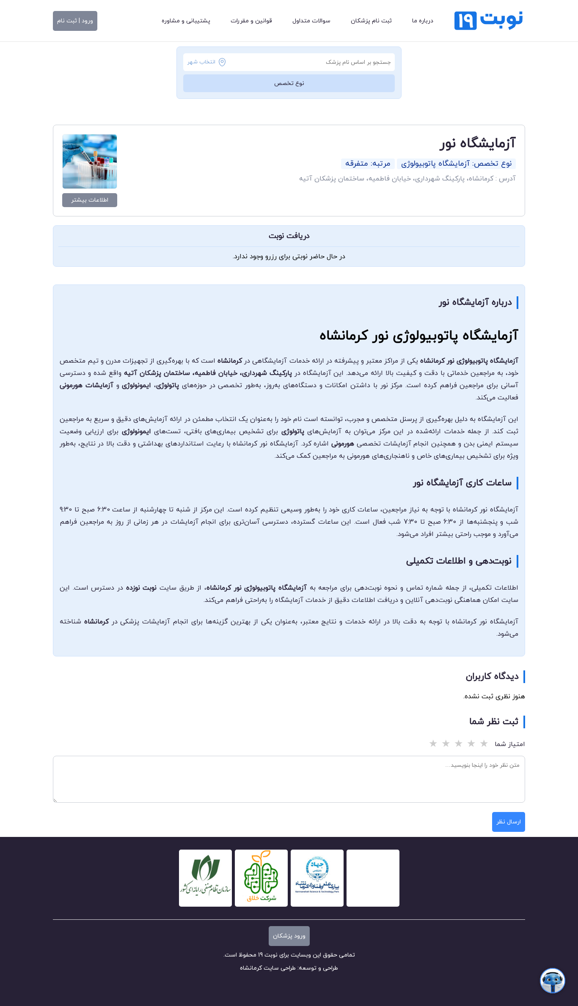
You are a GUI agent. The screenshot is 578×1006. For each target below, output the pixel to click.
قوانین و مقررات (251, 21)
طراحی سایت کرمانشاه (268, 968)
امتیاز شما (510, 744)
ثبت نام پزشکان (371, 21)
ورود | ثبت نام (75, 21)
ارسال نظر (508, 822)
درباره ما (422, 21)
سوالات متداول (311, 21)
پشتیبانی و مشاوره (186, 21)
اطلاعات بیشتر (89, 200)
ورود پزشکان (289, 936)
